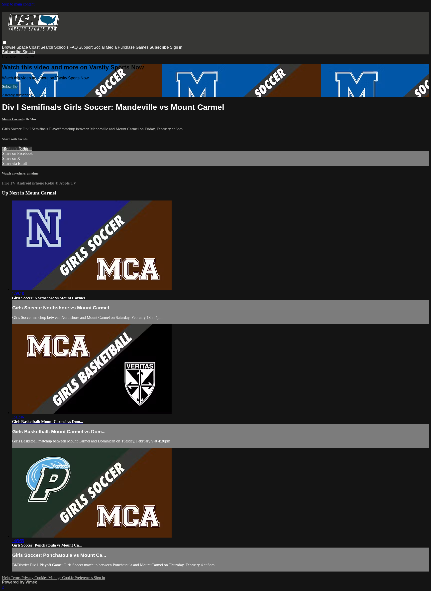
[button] (4, 42)
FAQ (74, 47)
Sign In (28, 52)
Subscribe (9, 86)
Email (27, 149)
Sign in (176, 47)
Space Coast (28, 47)
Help (6, 578)
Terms (16, 578)
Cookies (41, 578)
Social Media (105, 47)
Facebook (10, 149)
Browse (9, 47)
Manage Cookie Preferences (71, 578)
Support (86, 47)
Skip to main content (18, 4)
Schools (61, 47)
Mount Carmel (12, 119)
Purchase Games (133, 47)
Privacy (27, 578)
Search (47, 47)
